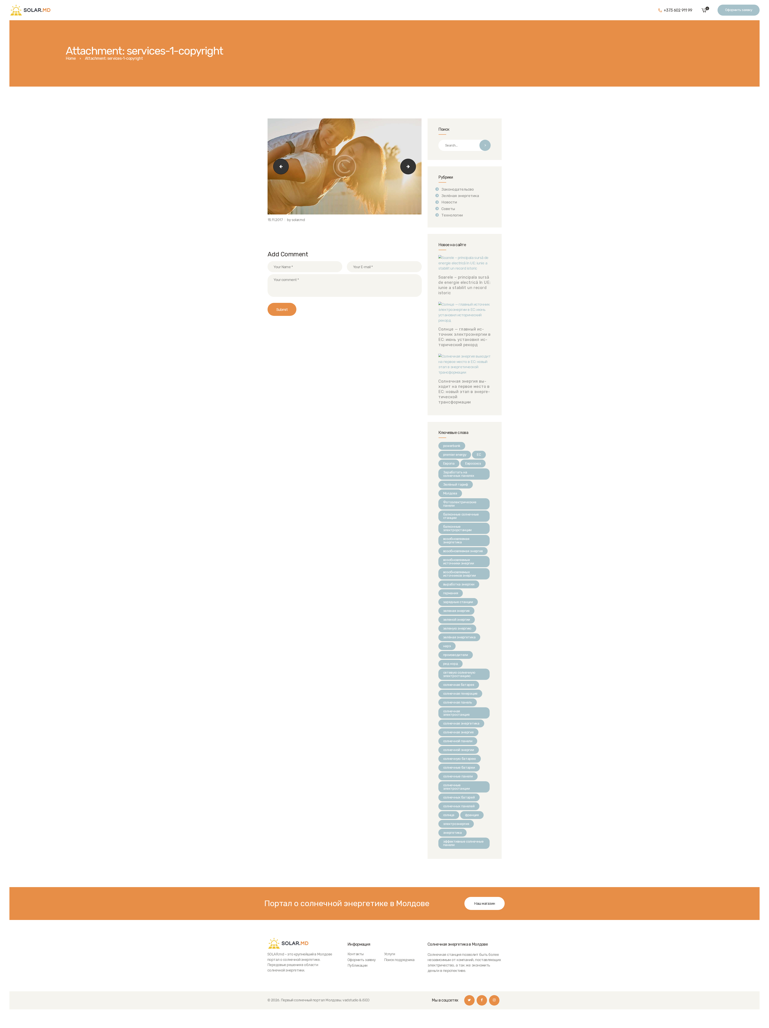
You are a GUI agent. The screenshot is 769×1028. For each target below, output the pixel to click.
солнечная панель (457, 702)
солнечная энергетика (461, 723)
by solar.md (296, 220)
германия (450, 593)
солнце (448, 815)
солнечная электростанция (456, 713)
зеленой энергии (456, 620)
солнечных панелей (459, 806)
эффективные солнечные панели (463, 843)
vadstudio (350, 1000)
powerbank (451, 446)
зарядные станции (458, 602)
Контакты (355, 954)
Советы (448, 208)
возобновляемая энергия (463, 551)
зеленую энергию (457, 628)
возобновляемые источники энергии (458, 561)
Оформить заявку (361, 960)
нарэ (447, 646)
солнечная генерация (460, 693)
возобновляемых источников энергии (459, 573)
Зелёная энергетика (460, 195)
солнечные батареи (459, 767)
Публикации (357, 965)
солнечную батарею (459, 759)
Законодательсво (457, 189)
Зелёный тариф (455, 484)
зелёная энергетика (459, 637)
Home (71, 58)
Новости (449, 202)
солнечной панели (457, 741)
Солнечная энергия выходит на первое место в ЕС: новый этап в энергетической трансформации (464, 391)
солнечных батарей (459, 797)
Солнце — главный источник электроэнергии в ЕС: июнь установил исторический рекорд (464, 337)
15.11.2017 (275, 220)
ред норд (450, 664)
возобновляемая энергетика (456, 540)
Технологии (452, 215)
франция (472, 815)
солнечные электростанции (456, 786)
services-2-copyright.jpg (279, 166)
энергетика (452, 833)
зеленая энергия (456, 611)
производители (455, 655)
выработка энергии (458, 584)
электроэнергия (456, 824)
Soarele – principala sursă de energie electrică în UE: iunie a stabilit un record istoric (464, 285)
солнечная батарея (458, 685)
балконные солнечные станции (461, 516)
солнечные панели (458, 776)
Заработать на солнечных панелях (458, 474)
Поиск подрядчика (399, 960)
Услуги (389, 954)
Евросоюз (473, 463)
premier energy (454, 455)
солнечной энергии (458, 750)
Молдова (450, 493)
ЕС (479, 455)
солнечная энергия (458, 732)
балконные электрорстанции (457, 528)
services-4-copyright (414, 166)
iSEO (365, 1000)
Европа (449, 463)
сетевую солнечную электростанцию (459, 674)
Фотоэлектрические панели (459, 503)
